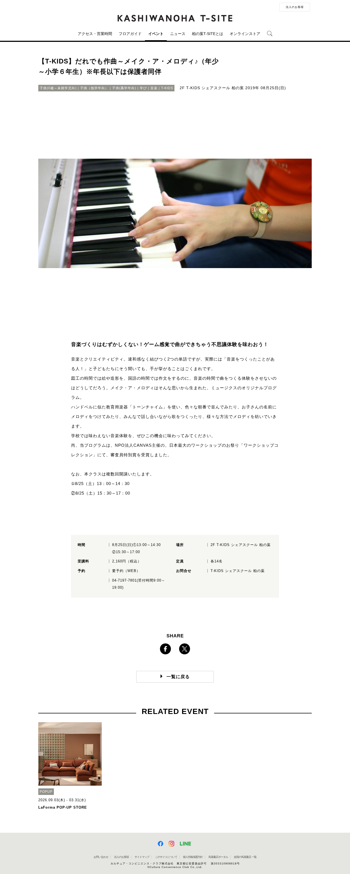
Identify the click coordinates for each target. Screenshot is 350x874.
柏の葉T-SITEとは (207, 33)
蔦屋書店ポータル (218, 856)
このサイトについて (166, 856)
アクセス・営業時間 (95, 33)
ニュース (177, 33)
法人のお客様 (295, 6)
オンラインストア (245, 33)
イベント (156, 33)
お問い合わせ (101, 856)
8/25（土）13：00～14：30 (102, 483)
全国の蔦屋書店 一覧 (245, 856)
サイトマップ (142, 856)
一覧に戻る (178, 676)
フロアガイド (130, 33)
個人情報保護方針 (193, 856)
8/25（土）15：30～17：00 (102, 493)
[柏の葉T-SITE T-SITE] (175, 18)
